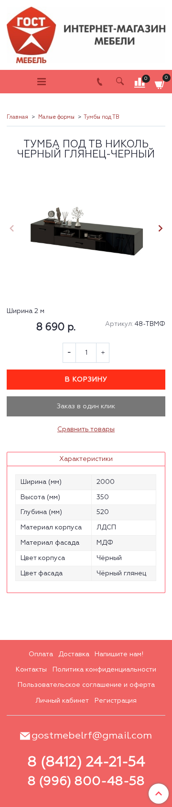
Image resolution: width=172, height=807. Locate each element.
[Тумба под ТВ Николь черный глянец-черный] (86, 230)
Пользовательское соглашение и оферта (86, 685)
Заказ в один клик (86, 406)
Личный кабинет (62, 700)
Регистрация (116, 700)
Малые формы (56, 117)
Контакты (31, 669)
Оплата (41, 654)
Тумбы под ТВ (101, 117)
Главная (17, 117)
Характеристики (86, 459)
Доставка (73, 654)
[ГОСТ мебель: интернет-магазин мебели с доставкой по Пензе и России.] (86, 33)
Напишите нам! (119, 654)
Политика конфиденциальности (104, 669)
